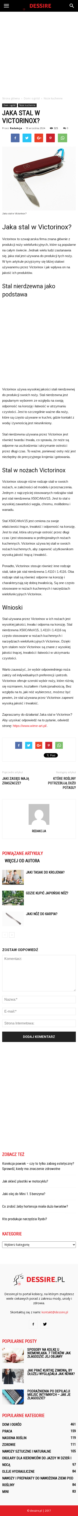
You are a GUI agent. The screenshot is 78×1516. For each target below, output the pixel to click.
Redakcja (16, 128)
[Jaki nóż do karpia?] (13, 918)
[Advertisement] (39, 53)
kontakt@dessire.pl (55, 1312)
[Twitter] (45, 1324)
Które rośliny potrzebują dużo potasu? (62, 783)
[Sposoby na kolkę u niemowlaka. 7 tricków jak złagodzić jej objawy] (13, 1355)
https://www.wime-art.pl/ (30, 726)
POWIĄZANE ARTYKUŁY (22, 853)
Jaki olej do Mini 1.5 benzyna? (23, 1194)
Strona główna (11, 98)
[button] (72, 6)
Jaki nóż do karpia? (41, 914)
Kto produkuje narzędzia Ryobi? (24, 1219)
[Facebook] (33, 1324)
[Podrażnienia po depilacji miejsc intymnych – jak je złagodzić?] (13, 1397)
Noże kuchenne (27, 105)
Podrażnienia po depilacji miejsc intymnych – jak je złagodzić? (48, 1394)
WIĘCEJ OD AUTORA (22, 860)
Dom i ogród (9, 105)
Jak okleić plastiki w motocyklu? (25, 1181)
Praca (7, 1431)
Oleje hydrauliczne (18, 1471)
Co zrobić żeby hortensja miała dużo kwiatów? (35, 1206)
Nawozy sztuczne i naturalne (26, 1451)
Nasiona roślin (14, 1438)
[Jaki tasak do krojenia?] (13, 877)
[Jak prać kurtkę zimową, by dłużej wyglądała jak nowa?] (13, 1376)
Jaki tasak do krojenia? (45, 872)
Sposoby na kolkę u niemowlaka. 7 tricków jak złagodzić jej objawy (49, 1353)
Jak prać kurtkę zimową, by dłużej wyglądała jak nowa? (51, 1372)
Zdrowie (8, 1445)
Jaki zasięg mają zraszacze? (15, 781)
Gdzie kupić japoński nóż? (47, 893)
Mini (5, 1492)
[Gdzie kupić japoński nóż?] (13, 898)
